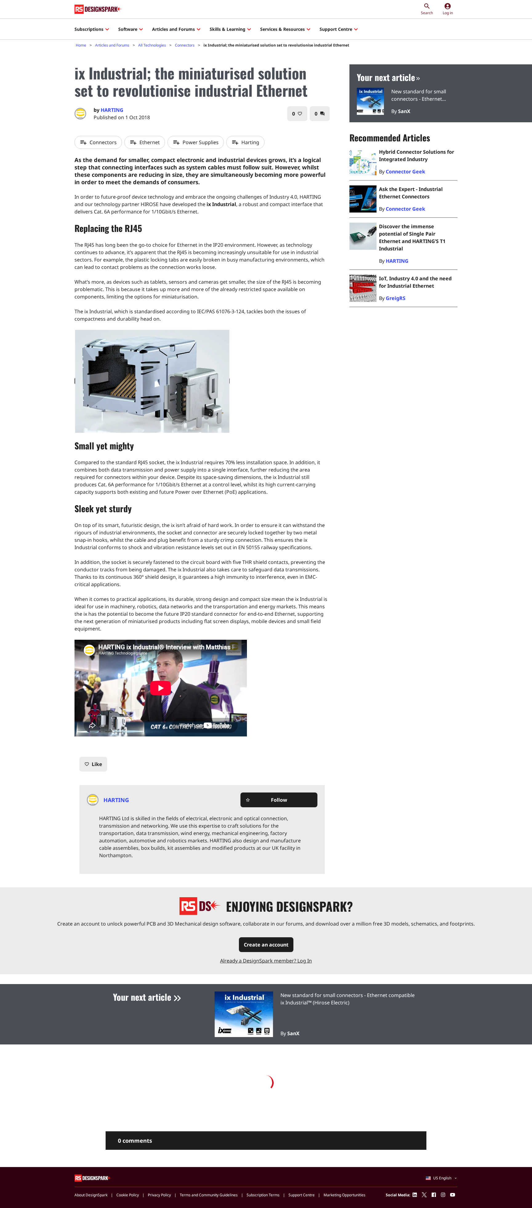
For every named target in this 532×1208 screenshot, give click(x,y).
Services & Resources (282, 29)
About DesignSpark (91, 1195)
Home (81, 45)
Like (93, 764)
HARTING (112, 110)
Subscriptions (89, 29)
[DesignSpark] (93, 1178)
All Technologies (152, 45)
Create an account (266, 944)
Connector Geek (405, 171)
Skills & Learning (227, 29)
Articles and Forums (173, 29)
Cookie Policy (127, 1195)
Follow (266, 800)
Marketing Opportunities (344, 1195)
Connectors (185, 45)
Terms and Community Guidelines (209, 1195)
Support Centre (336, 29)
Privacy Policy (159, 1195)
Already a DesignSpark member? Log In (266, 960)
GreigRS (395, 298)
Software (127, 29)
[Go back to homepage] (98, 9)
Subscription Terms (263, 1195)
